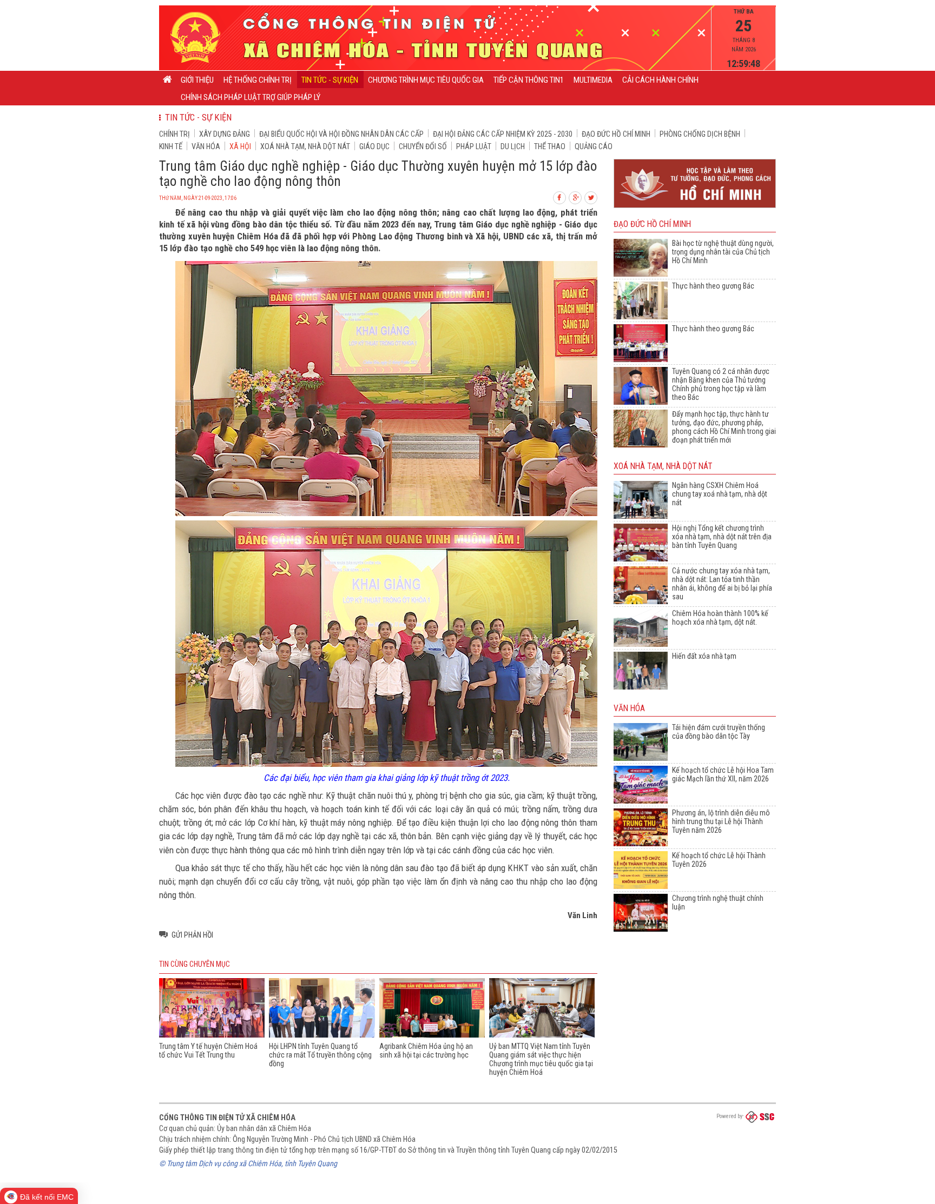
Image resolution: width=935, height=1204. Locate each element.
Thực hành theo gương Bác (713, 286)
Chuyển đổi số (423, 146)
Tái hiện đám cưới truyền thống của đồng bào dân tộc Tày (718, 731)
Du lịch (513, 146)
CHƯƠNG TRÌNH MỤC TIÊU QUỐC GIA (426, 80)
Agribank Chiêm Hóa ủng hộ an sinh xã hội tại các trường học (426, 1050)
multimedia (593, 80)
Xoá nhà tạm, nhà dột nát (305, 146)
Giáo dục (374, 146)
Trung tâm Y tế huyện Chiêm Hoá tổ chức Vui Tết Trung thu (208, 1050)
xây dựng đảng (224, 134)
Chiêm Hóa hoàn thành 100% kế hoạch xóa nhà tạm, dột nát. (720, 617)
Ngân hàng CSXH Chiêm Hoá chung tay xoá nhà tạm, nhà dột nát (719, 494)
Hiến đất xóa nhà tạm (704, 656)
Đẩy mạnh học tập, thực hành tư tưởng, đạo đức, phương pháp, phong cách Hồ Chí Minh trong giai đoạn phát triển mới (724, 427)
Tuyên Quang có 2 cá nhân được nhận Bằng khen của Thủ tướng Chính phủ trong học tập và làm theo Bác (720, 384)
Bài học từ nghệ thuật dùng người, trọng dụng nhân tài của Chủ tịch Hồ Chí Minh (723, 252)
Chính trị (174, 134)
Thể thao (549, 146)
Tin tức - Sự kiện (329, 80)
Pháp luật (473, 146)
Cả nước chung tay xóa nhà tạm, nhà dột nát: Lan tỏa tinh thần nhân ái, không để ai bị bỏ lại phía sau (722, 583)
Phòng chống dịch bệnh (700, 134)
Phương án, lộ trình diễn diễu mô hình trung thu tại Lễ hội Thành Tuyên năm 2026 (721, 821)
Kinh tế (170, 146)
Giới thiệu (197, 80)
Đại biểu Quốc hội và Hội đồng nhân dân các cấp (341, 134)
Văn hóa (206, 146)
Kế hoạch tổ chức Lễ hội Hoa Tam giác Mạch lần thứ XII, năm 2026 (723, 774)
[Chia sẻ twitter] (591, 196)
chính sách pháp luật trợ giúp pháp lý (250, 97)
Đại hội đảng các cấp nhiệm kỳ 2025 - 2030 (502, 134)
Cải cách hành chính (660, 80)
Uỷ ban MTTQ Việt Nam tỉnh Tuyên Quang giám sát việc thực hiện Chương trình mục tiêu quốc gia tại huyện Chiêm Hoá (541, 1059)
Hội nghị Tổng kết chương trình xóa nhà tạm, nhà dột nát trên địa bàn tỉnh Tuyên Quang (722, 537)
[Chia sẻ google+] (575, 196)
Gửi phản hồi (192, 935)
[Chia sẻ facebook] (560, 196)
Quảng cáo (594, 146)
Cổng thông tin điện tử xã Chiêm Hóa (227, 1117)
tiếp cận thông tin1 (528, 80)
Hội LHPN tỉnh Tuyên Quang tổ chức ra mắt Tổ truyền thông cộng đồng (320, 1055)
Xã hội (240, 146)
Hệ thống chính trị (257, 80)
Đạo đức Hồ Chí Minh (616, 134)
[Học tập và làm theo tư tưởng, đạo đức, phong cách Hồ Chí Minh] (695, 208)
